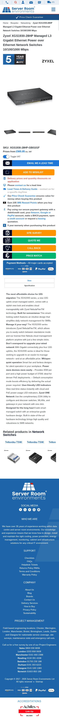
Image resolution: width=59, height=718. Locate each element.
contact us (20, 185)
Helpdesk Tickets (29, 564)
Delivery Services (29, 603)
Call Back (34, 248)
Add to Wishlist (33, 172)
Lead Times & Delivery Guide (22, 189)
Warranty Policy (29, 574)
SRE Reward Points (27, 202)
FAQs (29, 561)
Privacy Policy (29, 609)
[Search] (15, 2)
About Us (29, 589)
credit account (16, 218)
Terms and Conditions (29, 571)
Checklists (29, 558)
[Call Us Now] (7, 2)
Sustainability (29, 613)
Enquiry (40, 2)
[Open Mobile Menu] (53, 9)
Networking (25, 23)
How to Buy (29, 606)
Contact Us (29, 599)
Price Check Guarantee (24, 196)
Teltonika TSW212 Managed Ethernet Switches (36, 442)
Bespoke (14, 23)
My (23, 2)
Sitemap (39, 682)
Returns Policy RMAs (30, 568)
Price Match (34, 255)
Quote (34, 240)
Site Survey (34, 233)
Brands (29, 596)
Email (31, 2)
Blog (29, 593)
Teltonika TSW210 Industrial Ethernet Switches (14, 442)
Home (5, 23)
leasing (42, 218)
